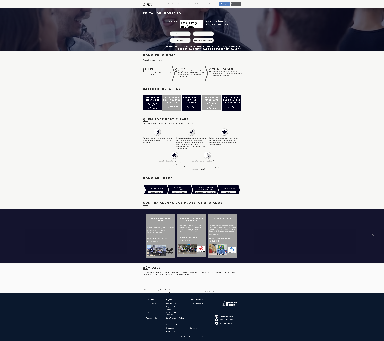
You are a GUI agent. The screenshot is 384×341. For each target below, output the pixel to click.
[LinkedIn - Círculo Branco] (216, 323)
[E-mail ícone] (216, 316)
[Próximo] (373, 236)
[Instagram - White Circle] (216, 319)
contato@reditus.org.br (229, 316)
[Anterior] (11, 236)
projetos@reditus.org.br (183, 274)
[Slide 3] (193, 259)
